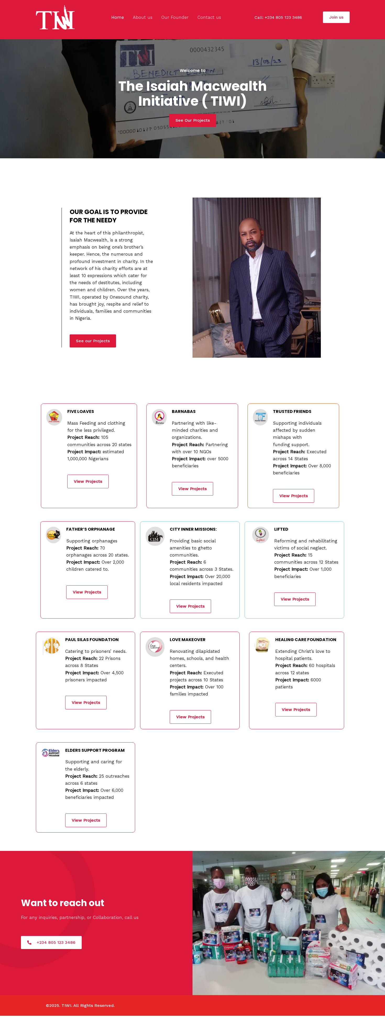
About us (142, 17)
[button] (336, 17)
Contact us (209, 17)
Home (117, 17)
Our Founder (175, 17)
